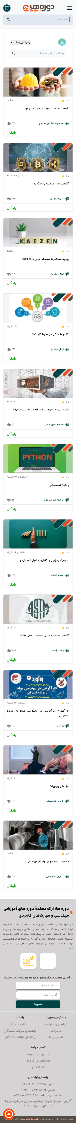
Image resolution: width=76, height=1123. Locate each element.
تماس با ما (56, 1037)
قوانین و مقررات (56, 1024)
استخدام (38, 1067)
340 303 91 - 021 (33, 1084)
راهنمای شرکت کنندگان (20, 1030)
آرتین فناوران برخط (30, 1119)
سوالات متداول (19, 1024)
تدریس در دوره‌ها (38, 1054)
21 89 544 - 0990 (33, 1090)
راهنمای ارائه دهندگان (19, 1037)
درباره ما (56, 1030)
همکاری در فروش (38, 1060)
